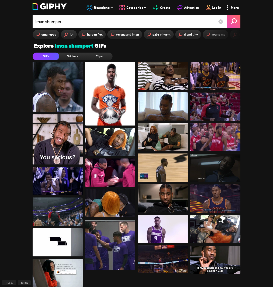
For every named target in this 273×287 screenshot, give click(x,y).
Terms (24, 282)
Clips (99, 56)
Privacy (9, 282)
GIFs (46, 56)
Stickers (72, 56)
